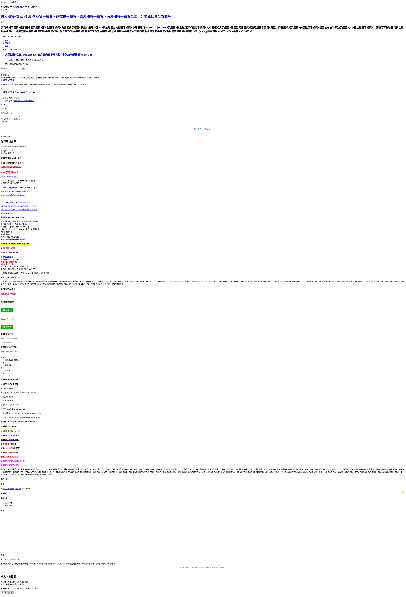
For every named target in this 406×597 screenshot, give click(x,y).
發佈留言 (4, 121)
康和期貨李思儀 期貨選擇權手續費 (10, 338)
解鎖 (23, 68)
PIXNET (187, 567)
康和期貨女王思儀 (7, 80)
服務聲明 (223, 567)
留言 (27, 92)
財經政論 (18, 36)
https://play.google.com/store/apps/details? (15, 191)
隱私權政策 (214, 567)
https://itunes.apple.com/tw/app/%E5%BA (18, 202)
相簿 (6, 41)
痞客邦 (22, 92)
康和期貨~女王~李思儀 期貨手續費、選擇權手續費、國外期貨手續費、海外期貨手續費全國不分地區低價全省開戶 (86, 16)
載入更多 (4, 108)
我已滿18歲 (5, 593)
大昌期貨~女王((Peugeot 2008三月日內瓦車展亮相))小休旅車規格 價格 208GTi (48, 54)
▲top (3, 104)
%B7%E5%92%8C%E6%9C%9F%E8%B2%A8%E (18, 206)
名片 (6, 46)
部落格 (7, 43)
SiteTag (402, 492)
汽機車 (16, 98)
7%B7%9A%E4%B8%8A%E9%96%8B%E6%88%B (19, 210)
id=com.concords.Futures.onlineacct (13, 195)
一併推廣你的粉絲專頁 (6, 342)
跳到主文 (4, 22)
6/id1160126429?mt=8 (8, 213)
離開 (12, 593)
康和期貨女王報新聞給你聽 (24, 101)
